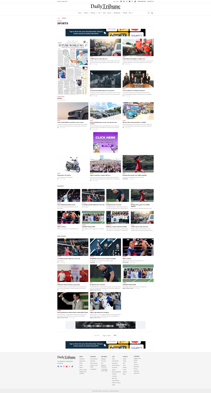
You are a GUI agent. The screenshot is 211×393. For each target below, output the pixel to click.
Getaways (114, 363)
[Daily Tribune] (105, 6)
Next (115, 335)
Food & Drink (115, 361)
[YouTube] (129, 1)
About (135, 362)
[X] (124, 1)
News (79, 13)
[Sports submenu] (112, 13)
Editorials (92, 361)
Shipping (103, 359)
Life (99, 13)
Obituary (125, 13)
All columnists (94, 359)
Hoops (124, 359)
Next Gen (114, 378)
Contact (136, 364)
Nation (81, 365)
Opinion (86, 13)
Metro (81, 363)
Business (93, 13)
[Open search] (148, 12)
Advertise (136, 366)
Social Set (114, 367)
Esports (125, 372)
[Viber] (132, 1)
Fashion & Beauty (116, 372)
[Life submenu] (101, 13)
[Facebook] (121, 1)
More (130, 13)
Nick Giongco (126, 262)
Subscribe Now (142, 1)
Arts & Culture (115, 365)
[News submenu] (82, 13)
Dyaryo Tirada (83, 369)
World (81, 367)
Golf (124, 363)
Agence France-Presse (95, 290)
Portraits (103, 361)
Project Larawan (116, 382)
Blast (124, 374)
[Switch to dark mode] (152, 12)
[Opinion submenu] (89, 13)
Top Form (114, 376)
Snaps (113, 385)
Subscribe (136, 371)
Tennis (124, 369)
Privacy (136, 369)
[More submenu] (133, 13)
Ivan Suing (125, 178)
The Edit (114, 374)
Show (104, 13)
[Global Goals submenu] (121, 13)
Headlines (82, 359)
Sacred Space (115, 380)
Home (58, 18)
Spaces (114, 369)
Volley (124, 361)
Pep (102, 363)
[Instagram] (127, 1)
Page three (82, 361)
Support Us (151, 1)
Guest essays (93, 363)
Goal (124, 365)
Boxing (125, 367)
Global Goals (117, 13)
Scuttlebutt (93, 369)
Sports (109, 13)
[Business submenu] (97, 13)
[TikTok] (135, 1)
